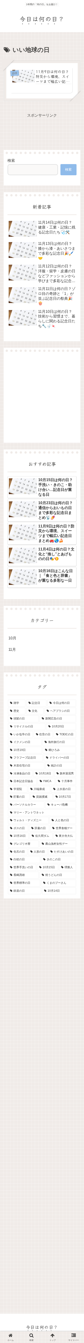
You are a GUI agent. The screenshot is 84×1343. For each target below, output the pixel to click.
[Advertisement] (42, 397)
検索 (11, 160)
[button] (74, 875)
